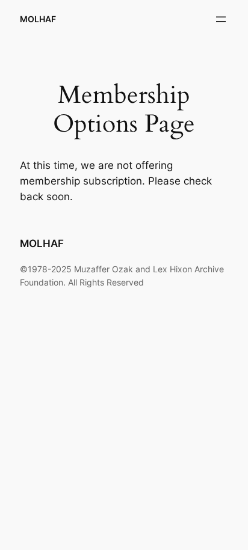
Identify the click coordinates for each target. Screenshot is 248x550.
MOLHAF (38, 19)
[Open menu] (221, 19)
